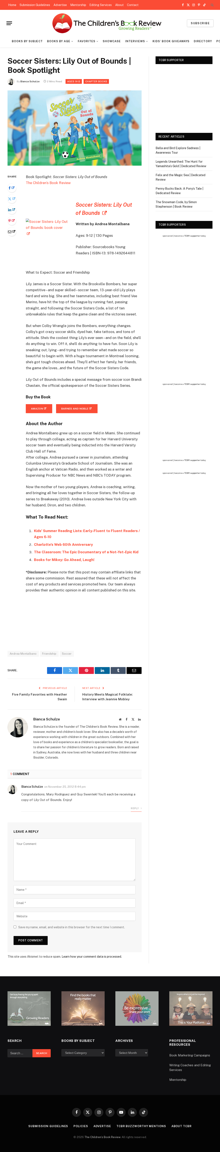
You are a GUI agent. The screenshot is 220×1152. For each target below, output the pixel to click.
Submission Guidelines (35, 5)
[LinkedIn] (12, 210)
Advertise (60, 5)
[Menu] (9, 23)
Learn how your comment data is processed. (92, 956)
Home (12, 5)
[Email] (12, 231)
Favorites (86, 41)
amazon (37, 408)
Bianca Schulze (30, 81)
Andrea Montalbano (23, 653)
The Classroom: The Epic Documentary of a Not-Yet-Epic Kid (86, 552)
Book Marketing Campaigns (189, 1055)
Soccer (67, 653)
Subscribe (200, 23)
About (119, 5)
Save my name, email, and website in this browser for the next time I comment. (71, 927)
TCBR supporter (192, 235)
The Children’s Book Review (48, 183)
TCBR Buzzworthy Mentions (141, 1126)
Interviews (135, 41)
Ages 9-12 (73, 81)
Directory (203, 41)
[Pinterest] (12, 220)
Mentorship (78, 5)
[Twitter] (12, 199)
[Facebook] (12, 188)
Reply (135, 808)
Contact (133, 5)
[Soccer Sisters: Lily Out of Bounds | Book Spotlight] (75, 164)
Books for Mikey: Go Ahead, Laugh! (64, 560)
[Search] (212, 5)
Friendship (49, 653)
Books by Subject (27, 41)
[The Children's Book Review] (110, 23)
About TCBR (181, 1126)
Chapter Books (96, 81)
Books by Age (58, 41)
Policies (80, 1126)
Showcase (112, 41)
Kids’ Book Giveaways (171, 41)
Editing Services (100, 5)
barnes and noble (75, 408)
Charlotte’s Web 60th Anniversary (63, 544)
